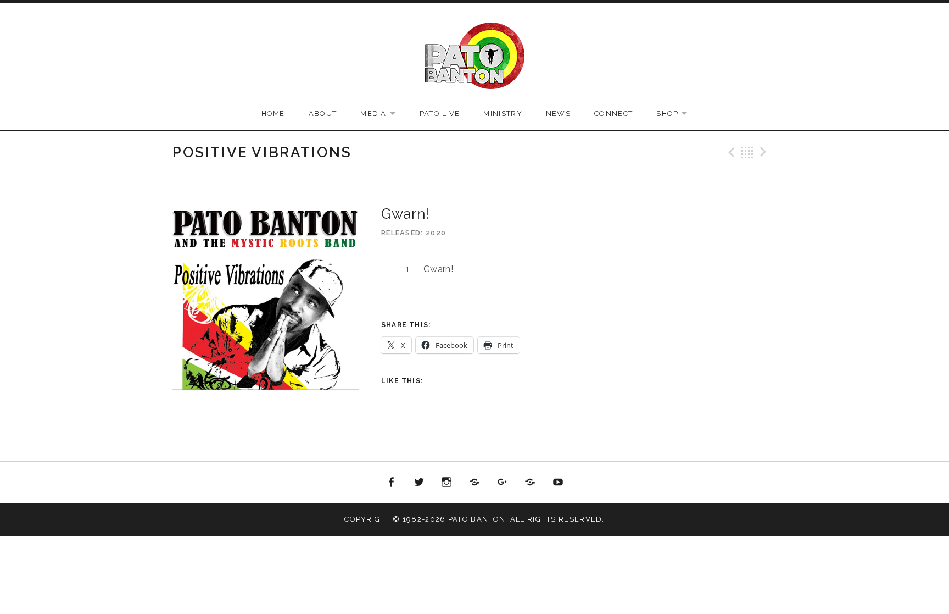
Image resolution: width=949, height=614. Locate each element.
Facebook (391, 483)
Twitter (419, 483)
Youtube (558, 483)
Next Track (765, 152)
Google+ (502, 483)
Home (273, 113)
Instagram (447, 483)
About (323, 113)
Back (747, 152)
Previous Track (730, 152)
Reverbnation (530, 483)
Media (383, 114)
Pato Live (440, 113)
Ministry (502, 113)
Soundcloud (474, 483)
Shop (677, 114)
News (558, 113)
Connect (613, 113)
